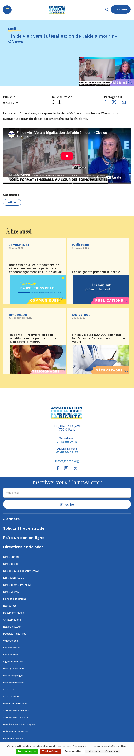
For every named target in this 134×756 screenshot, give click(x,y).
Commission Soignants (16, 710)
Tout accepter (27, 751)
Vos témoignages (13, 675)
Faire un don (10, 654)
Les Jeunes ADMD (13, 577)
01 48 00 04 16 (67, 441)
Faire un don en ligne (23, 537)
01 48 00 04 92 (67, 452)
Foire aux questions (14, 598)
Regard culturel (12, 626)
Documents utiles (13, 612)
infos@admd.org (67, 461)
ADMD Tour (9, 689)
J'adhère (120, 9)
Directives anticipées (23, 547)
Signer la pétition (13, 661)
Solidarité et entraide (23, 528)
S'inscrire (67, 504)
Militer (12, 202)
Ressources (9, 605)
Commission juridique (15, 717)
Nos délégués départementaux (21, 570)
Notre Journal (11, 591)
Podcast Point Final (14, 633)
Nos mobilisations (13, 682)
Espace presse (11, 647)
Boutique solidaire (13, 668)
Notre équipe (10, 563)
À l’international (12, 619)
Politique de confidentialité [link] (102, 751)
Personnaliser (74, 751)
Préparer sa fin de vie (15, 731)
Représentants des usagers (19, 724)
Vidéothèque (10, 640)
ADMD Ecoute (11, 696)
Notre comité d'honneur (17, 584)
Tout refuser (50, 751)
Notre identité (11, 556)
